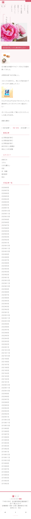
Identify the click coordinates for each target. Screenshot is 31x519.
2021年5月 (5, 370)
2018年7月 (5, 469)
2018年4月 (5, 478)
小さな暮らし (6, 165)
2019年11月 (6, 422)
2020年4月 (5, 408)
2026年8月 (5, 187)
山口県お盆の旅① (7, 143)
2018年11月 (6, 457)
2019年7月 (5, 434)
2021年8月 (5, 361)
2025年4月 (5, 234)
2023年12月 (6, 280)
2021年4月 (5, 373)
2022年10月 (6, 321)
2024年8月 (5, 257)
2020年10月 (6, 390)
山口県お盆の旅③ (7, 137)
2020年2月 (5, 414)
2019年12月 (6, 420)
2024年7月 (5, 260)
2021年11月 (6, 353)
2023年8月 (5, 292)
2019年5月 (5, 440)
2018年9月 (5, 463)
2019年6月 (5, 437)
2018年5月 (5, 475)
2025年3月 (5, 237)
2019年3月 (5, 446)
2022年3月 (5, 341)
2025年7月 (5, 225)
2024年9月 (5, 254)
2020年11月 (6, 388)
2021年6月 (5, 367)
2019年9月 (5, 428)
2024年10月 (6, 251)
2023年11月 (6, 283)
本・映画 (4, 171)
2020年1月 (5, 417)
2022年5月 (5, 335)
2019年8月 (5, 431)
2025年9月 (5, 219)
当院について (15, 9)
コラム (4, 162)
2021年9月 (5, 359)
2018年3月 (5, 480)
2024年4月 (5, 269)
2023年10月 (6, 286)
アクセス (24, 8)
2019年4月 (5, 443)
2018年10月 (6, 460)
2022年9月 (5, 324)
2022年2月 (5, 344)
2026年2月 (5, 205)
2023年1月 (5, 312)
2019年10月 (6, 425)
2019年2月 (5, 449)
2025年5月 (5, 231)
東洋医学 (4, 174)
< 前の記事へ (6, 128)
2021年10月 (6, 356)
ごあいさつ (11, 8)
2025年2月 (5, 240)
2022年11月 (6, 318)
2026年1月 (5, 208)
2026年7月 (5, 190)
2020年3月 (5, 411)
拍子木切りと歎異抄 (8, 146)
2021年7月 (5, 364)
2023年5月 (5, 301)
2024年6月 (5, 263)
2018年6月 (5, 472)
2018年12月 (6, 454)
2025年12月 (6, 211)
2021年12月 (6, 350)
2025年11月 (6, 213)
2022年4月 (5, 338)
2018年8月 (5, 466)
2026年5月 (5, 196)
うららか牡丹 (28, 9)
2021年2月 (5, 379)
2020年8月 (5, 396)
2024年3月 (5, 272)
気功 (3, 177)
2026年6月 (5, 193)
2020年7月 (5, 399)
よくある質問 (21, 9)
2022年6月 (5, 332)
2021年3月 (5, 376)
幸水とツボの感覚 (7, 149)
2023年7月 (5, 295)
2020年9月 (5, 393)
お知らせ (4, 159)
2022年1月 (5, 347)
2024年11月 (6, 248)
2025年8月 (5, 222)
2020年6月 (5, 402)
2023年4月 (5, 303)
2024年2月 (5, 274)
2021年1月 (5, 382)
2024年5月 (5, 266)
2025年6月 (5, 228)
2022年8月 (5, 327)
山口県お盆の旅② (7, 140)
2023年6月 (5, 298)
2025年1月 (5, 242)
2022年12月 (6, 315)
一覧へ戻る (15, 128)
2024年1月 (5, 277)
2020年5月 (5, 405)
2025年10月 (6, 216)
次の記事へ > (25, 128)
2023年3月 (5, 306)
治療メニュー (18, 9)
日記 (3, 168)
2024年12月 (6, 245)
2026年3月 (5, 202)
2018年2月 (5, 483)
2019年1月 (5, 451)
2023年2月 (5, 309)
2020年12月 (6, 385)
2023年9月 (5, 289)
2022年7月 (5, 330)
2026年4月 (5, 199)
